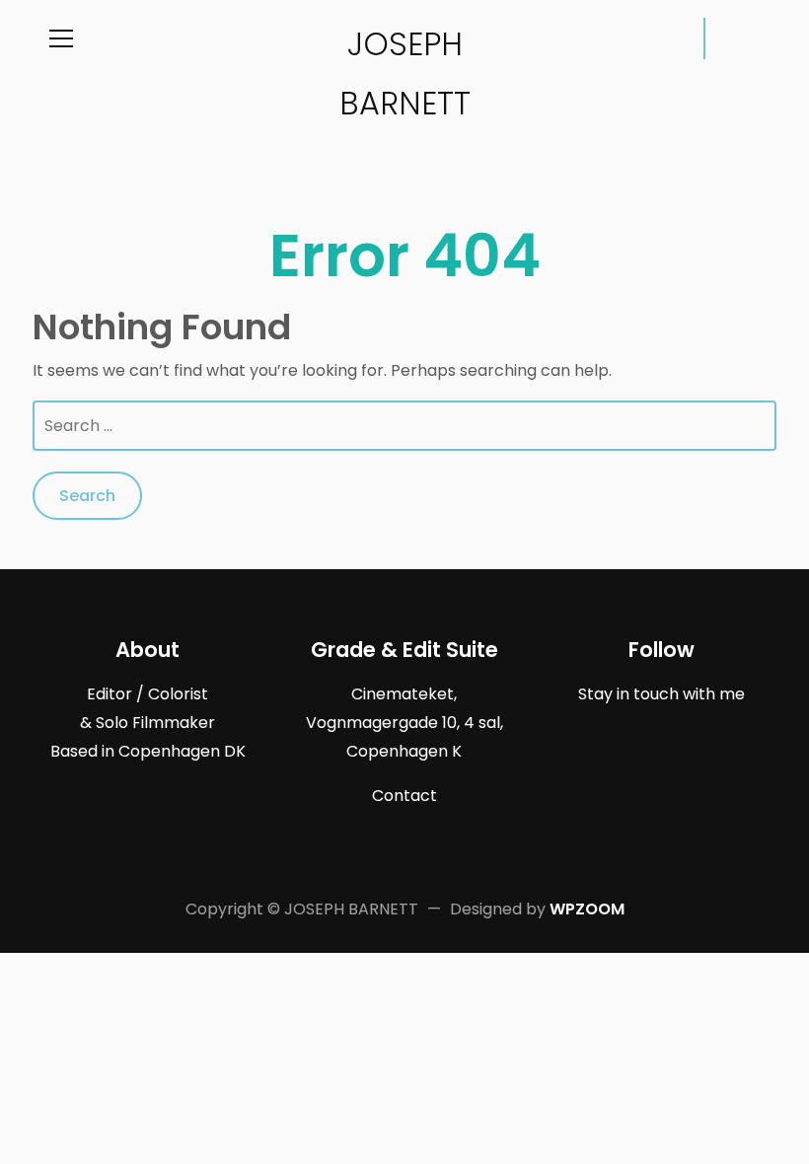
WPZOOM (587, 909)
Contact (404, 795)
